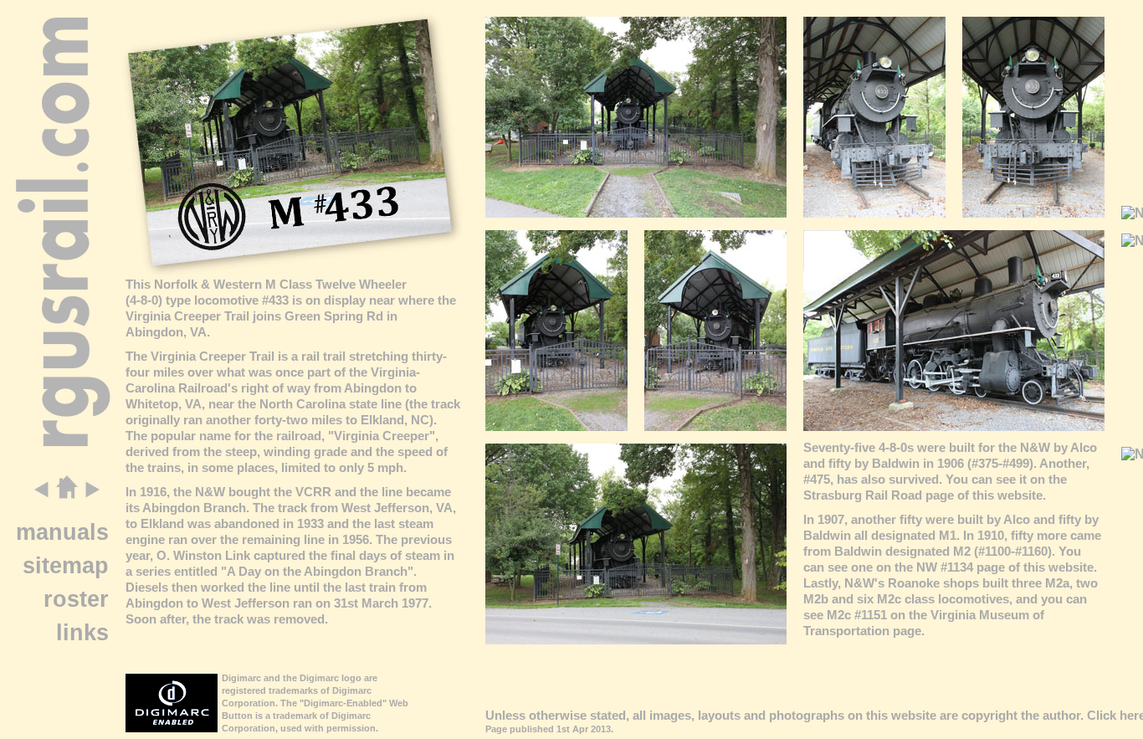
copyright (989, 715)
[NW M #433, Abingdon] (636, 213)
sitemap (66, 565)
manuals (62, 532)
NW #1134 (944, 567)
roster (76, 599)
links (82, 632)
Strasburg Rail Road (862, 495)
